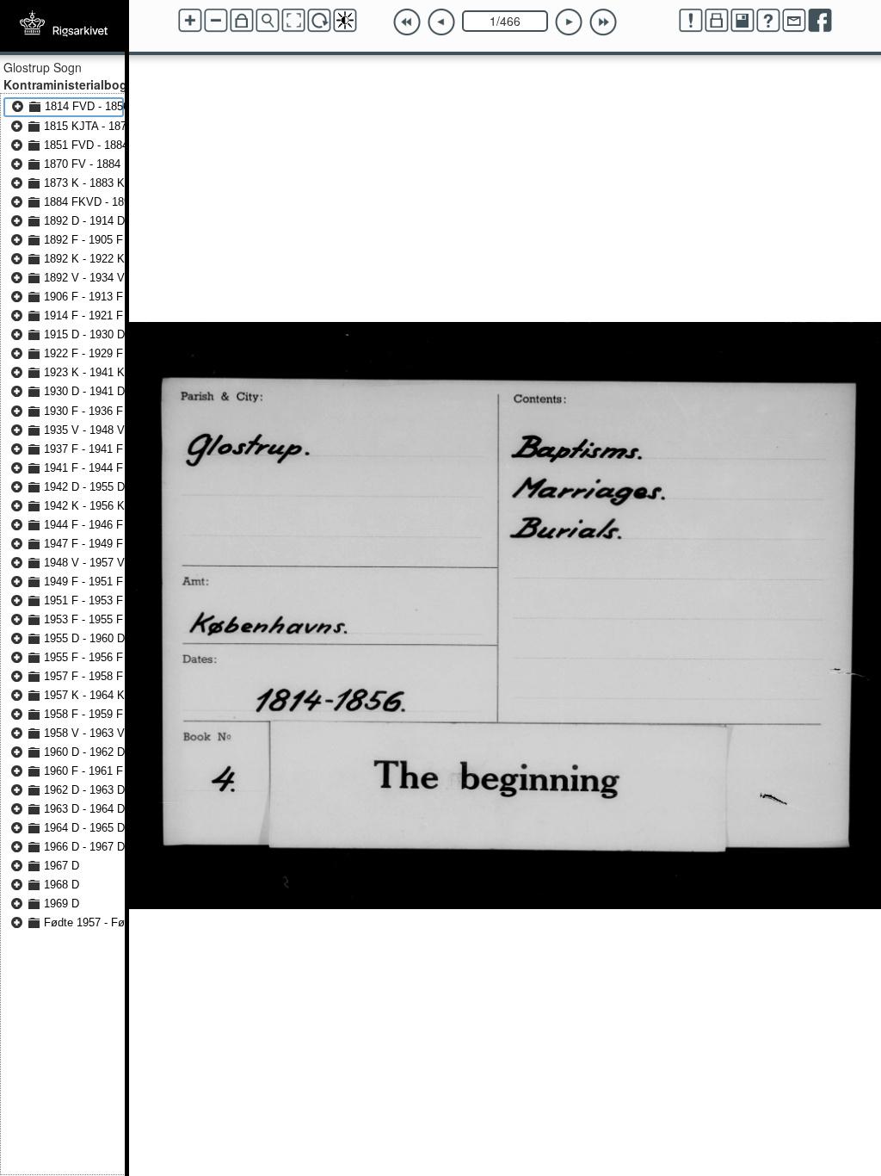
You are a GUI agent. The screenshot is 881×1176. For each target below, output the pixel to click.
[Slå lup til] (268, 21)
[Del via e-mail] (794, 21)
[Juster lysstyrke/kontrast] (345, 21)
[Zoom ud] (216, 21)
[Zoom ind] (190, 21)
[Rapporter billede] (691, 21)
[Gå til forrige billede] (441, 22)
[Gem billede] (742, 21)
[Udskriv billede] (717, 21)
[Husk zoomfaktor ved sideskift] (242, 21)
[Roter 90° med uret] (319, 21)
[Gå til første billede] (407, 22)
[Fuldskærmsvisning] (293, 21)
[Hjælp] (768, 21)
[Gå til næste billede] (568, 22)
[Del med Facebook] (820, 21)
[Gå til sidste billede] (603, 22)
